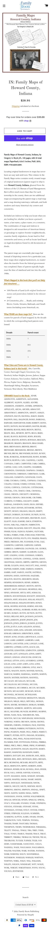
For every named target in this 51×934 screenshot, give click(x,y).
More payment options (25, 145)
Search (25, 897)
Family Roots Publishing (29, 911)
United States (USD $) (24, 904)
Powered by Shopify (25, 914)
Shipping (15, 106)
